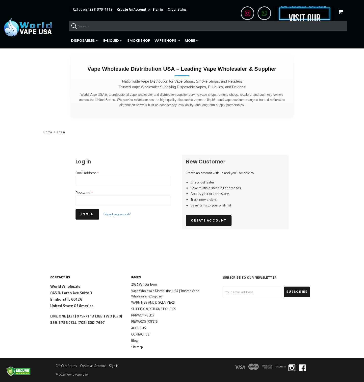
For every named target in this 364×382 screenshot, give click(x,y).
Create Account (208, 220)
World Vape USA (77, 374)
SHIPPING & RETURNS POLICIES (153, 308)
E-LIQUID (111, 40)
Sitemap (137, 346)
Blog (134, 340)
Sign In (114, 365)
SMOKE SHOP (138, 40)
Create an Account (93, 365)
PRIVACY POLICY (143, 315)
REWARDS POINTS (144, 321)
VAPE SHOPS (166, 40)
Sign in (158, 9)
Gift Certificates (66, 365)
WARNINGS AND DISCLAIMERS (153, 302)
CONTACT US (140, 334)
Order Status (177, 9)
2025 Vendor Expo (144, 284)
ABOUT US (138, 327)
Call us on (92, 9)
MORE (190, 40)
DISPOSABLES (83, 40)
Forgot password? (117, 214)
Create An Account (131, 9)
